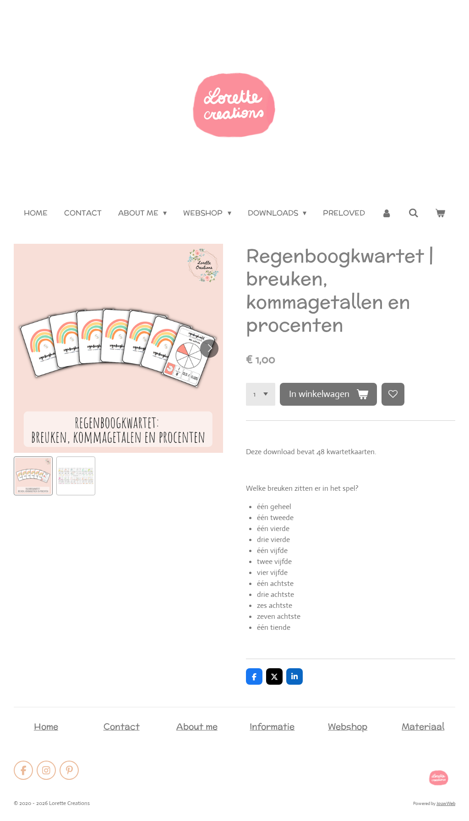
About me (197, 726)
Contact (122, 726)
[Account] (387, 213)
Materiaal (423, 726)
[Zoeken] (413, 212)
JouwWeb (445, 803)
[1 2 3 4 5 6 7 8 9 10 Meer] (260, 394)
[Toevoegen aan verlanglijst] (393, 394)
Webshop (347, 726)
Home (46, 726)
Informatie (272, 726)
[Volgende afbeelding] (209, 348)
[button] (33, 475)
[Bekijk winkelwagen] (440, 213)
